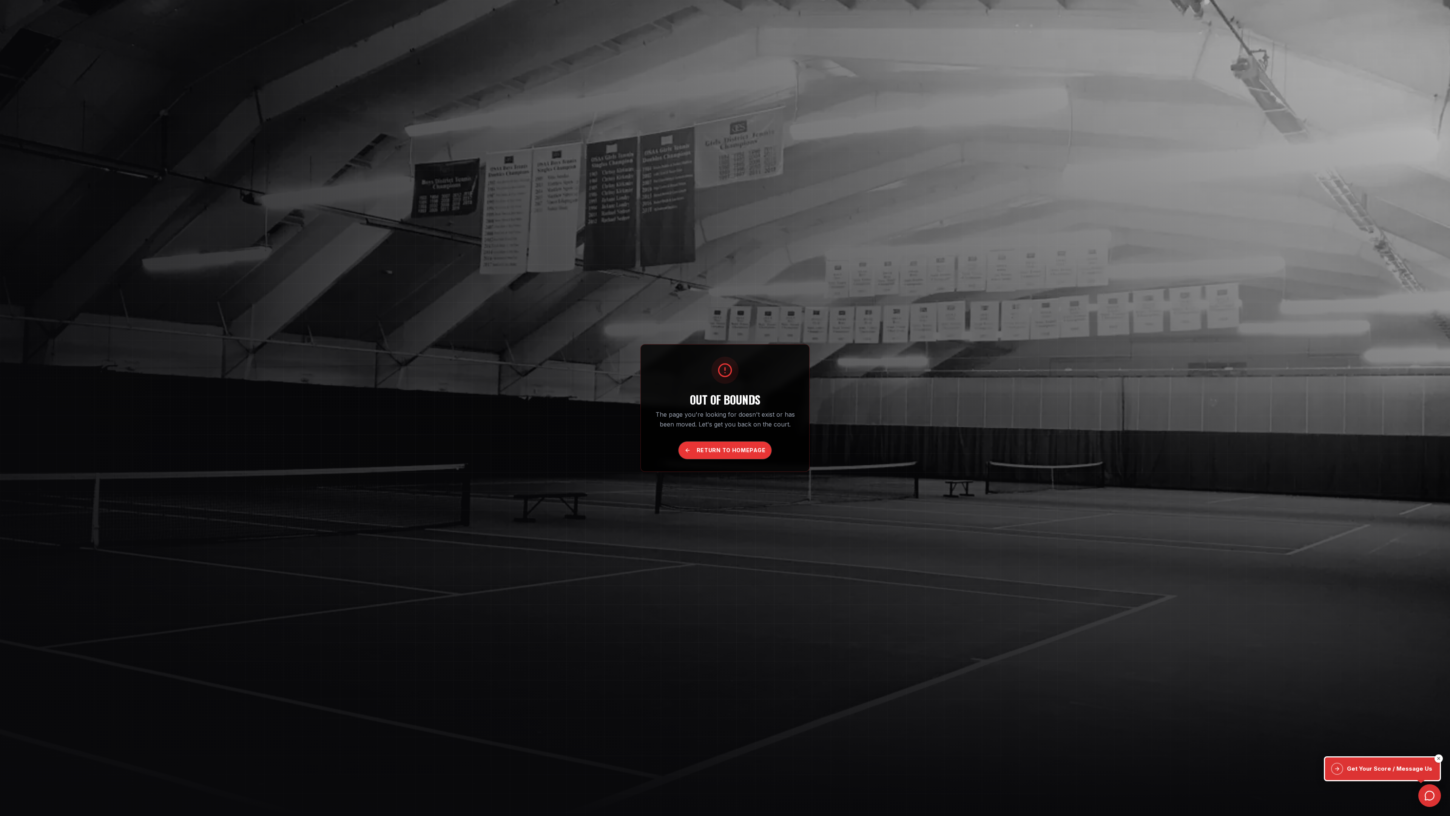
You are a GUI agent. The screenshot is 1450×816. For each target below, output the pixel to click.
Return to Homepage (731, 450)
